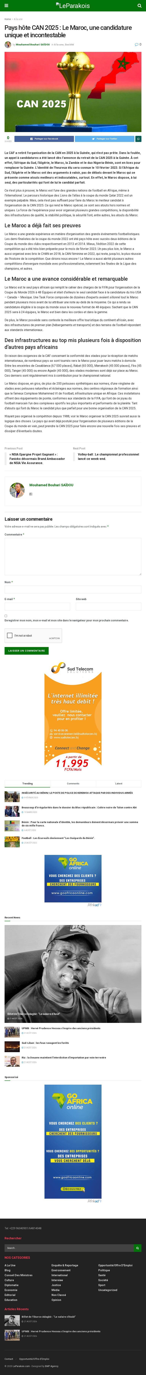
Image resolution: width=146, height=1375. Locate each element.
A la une (18, 19)
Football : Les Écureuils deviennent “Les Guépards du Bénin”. (58, 838)
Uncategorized (107, 1290)
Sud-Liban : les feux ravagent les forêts (45, 1043)
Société (69, 44)
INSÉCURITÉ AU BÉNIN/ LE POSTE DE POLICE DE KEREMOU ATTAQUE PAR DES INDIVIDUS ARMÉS (77, 792)
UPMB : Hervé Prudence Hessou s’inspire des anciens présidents (61, 1028)
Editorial (10, 1295)
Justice (56, 1285)
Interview (57, 1280)
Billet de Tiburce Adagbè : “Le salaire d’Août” (33, 1013)
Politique (104, 1270)
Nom (9, 582)
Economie (11, 1290)
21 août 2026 (15, 1019)
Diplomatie (11, 1285)
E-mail (10, 599)
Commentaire (15, 534)
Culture (9, 1280)
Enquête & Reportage (65, 1265)
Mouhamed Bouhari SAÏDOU (33, 44)
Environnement (61, 1270)
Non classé (59, 1295)
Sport (101, 1285)
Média (56, 1290)
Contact (9, 1359)
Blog (7, 1270)
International (60, 1275)
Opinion (56, 1299)
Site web (81, 599)
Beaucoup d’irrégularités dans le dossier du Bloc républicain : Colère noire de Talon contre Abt (79, 807)
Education (11, 1299)
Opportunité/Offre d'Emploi (115, 1265)
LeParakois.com (21, 1366)
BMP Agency (51, 1366)
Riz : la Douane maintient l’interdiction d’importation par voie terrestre (64, 1057)
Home (8, 19)
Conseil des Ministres (19, 1275)
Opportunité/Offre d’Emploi (34, 1359)
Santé (102, 1275)
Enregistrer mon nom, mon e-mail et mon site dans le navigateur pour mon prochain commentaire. (67, 620)
